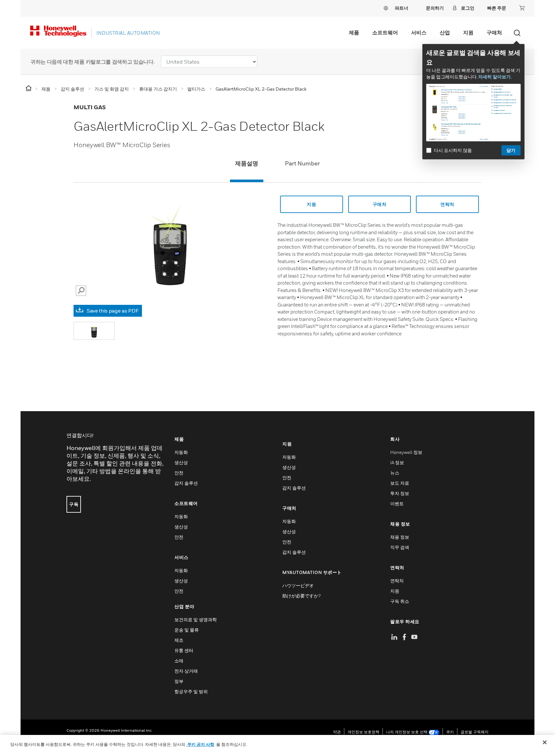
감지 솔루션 (186, 483)
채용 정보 (399, 537)
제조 (178, 640)
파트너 (401, 8)
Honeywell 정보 (406, 452)
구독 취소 (399, 601)
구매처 (494, 32)
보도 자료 (399, 483)
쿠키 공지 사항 (200, 744)
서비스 (419, 32)
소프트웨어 (385, 32)
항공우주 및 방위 (191, 691)
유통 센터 (183, 650)
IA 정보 (397, 462)
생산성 (181, 462)
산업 (445, 32)
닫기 (511, 150)
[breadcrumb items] (29, 88)
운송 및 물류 (186, 629)
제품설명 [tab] (246, 163)
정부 (178, 681)
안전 (178, 472)
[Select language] (385, 8)
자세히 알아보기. (495, 76)
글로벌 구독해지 (475, 731)
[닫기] (545, 742)
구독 (73, 504)
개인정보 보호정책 (363, 731)
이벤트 (397, 503)
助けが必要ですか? (301, 595)
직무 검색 (399, 547)
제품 (354, 32)
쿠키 (450, 731)
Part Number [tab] (302, 163)
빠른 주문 (496, 8)
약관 (337, 731)
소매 (178, 660)
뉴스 (394, 472)
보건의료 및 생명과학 (195, 619)
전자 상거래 (186, 671)
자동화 (181, 452)
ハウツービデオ (298, 585)
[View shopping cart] (522, 8)
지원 (468, 32)
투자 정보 (399, 493)
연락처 (447, 204)
